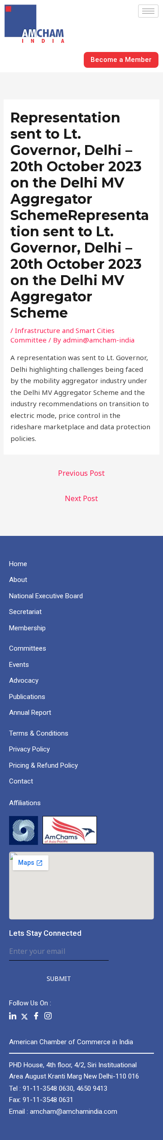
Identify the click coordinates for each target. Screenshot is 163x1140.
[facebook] (36, 1016)
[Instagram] (48, 1016)
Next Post (81, 498)
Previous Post (81, 473)
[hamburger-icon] (148, 11)
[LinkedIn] (12, 1016)
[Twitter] (24, 1016)
